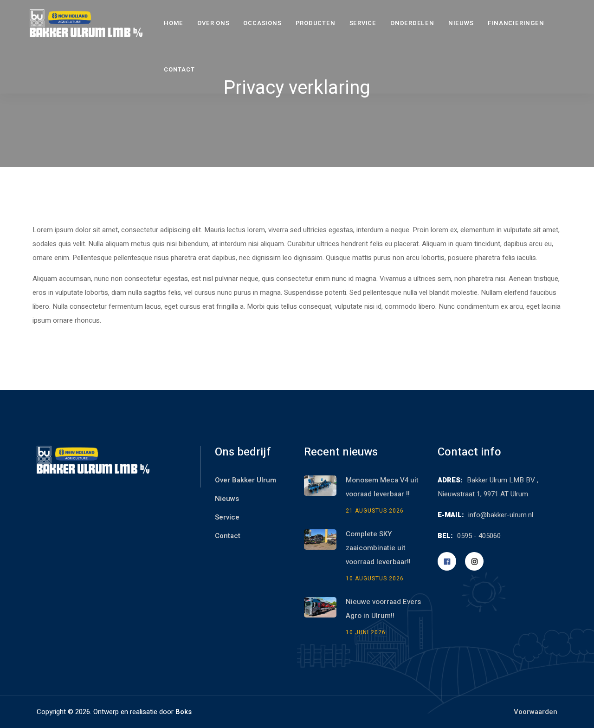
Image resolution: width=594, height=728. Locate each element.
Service (362, 23)
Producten (316, 23)
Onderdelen (412, 23)
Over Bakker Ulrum (245, 480)
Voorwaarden (535, 712)
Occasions (262, 23)
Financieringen (516, 23)
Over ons (213, 23)
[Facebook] (447, 561)
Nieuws (461, 23)
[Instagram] (474, 561)
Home (173, 23)
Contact (179, 69)
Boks (183, 712)
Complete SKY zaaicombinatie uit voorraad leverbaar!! (379, 548)
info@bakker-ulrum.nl (500, 515)
